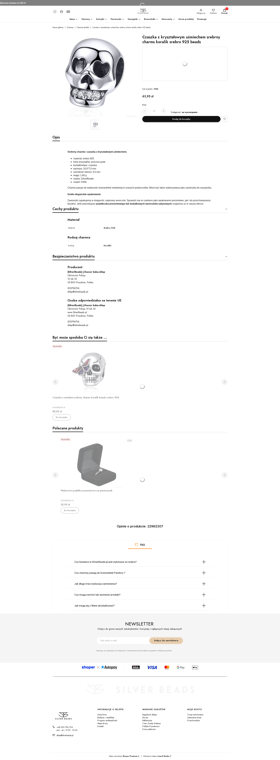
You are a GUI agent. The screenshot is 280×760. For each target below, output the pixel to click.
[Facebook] (61, 11)
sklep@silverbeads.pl (78, 291)
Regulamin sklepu (149, 714)
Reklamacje (147, 720)
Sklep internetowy (123, 756)
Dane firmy (102, 714)
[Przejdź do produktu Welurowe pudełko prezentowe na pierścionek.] (97, 462)
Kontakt (100, 726)
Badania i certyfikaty (105, 717)
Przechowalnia (193, 720)
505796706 (73, 288)
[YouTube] (68, 11)
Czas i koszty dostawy (151, 723)
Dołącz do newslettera (166, 640)
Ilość (144, 105)
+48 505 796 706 (65, 727)
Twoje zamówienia (195, 714)
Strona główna (57, 27)
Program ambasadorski (107, 720)
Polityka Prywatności (151, 726)
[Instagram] (54, 11)
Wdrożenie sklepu (155, 756)
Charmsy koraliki (83, 27)
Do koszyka (61, 417)
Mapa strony (102, 723)
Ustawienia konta (194, 717)
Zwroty (145, 717)
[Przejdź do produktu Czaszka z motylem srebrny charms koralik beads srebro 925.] (88, 369)
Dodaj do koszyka (181, 119)
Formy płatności (149, 729)
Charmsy (70, 27)
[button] (136, 544)
